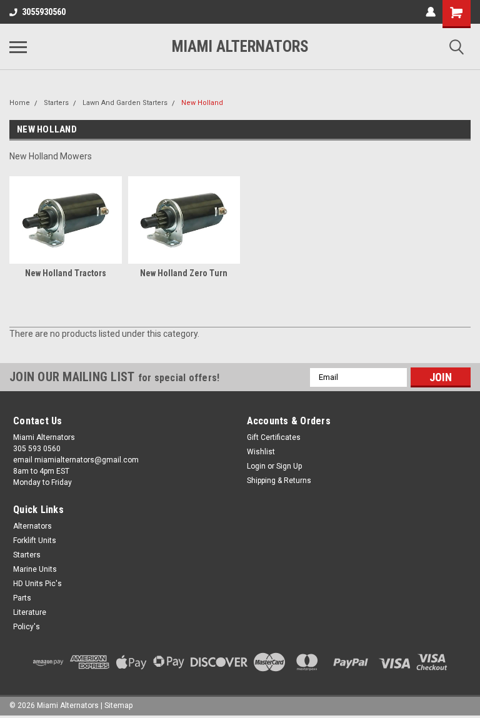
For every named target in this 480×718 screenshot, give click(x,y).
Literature (29, 612)
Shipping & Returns (279, 480)
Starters (56, 103)
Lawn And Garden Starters (125, 103)
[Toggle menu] (18, 47)
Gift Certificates (274, 437)
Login (256, 466)
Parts (22, 598)
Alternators (32, 526)
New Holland (202, 103)
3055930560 (44, 12)
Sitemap (118, 705)
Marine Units (35, 569)
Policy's (26, 626)
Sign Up (289, 466)
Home (19, 103)
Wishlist (261, 451)
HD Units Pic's (37, 583)
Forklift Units (34, 540)
